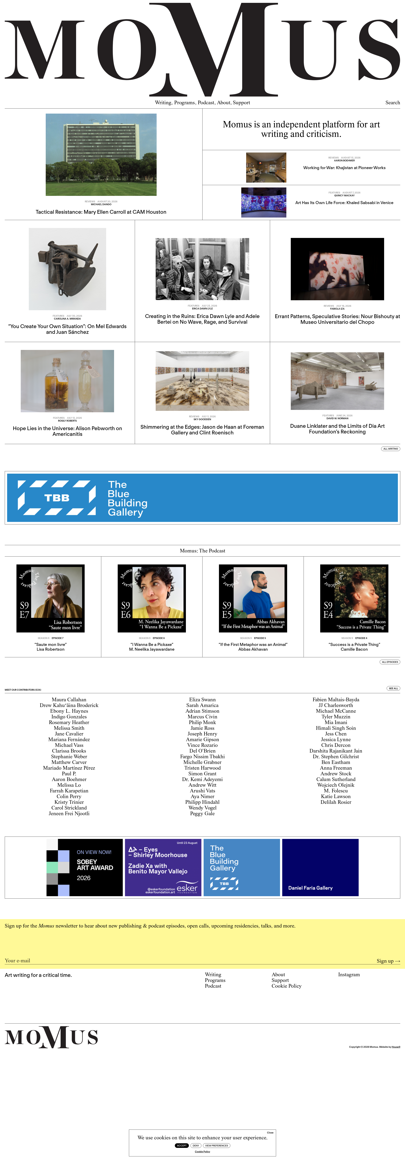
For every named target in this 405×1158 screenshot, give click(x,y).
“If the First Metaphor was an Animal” (253, 644)
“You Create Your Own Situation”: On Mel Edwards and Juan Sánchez (67, 329)
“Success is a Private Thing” (354, 644)
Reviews (90, 201)
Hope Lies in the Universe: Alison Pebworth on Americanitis (67, 431)
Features (334, 192)
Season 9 (43, 638)
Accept (182, 1145)
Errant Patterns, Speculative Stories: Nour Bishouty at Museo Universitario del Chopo (337, 319)
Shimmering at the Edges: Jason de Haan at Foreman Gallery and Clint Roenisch (202, 430)
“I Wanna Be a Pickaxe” (152, 644)
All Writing (390, 448)
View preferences (216, 1145)
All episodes (390, 662)
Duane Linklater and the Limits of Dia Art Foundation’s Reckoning (337, 429)
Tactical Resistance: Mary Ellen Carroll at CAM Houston (101, 212)
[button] (270, 1133)
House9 (396, 1047)
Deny (196, 1145)
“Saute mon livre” (50, 644)
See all (393, 688)
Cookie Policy (202, 1151)
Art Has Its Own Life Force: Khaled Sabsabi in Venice (344, 202)
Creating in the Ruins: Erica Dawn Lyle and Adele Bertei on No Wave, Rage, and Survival (202, 319)
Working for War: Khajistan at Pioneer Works (344, 167)
